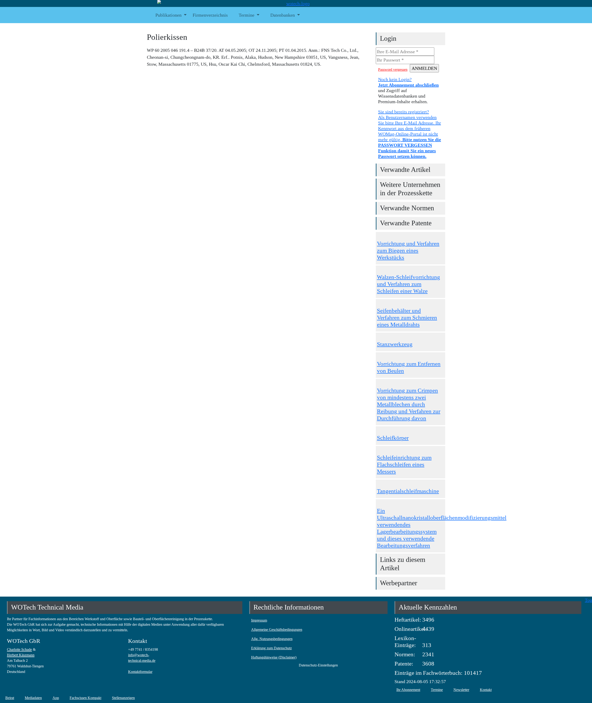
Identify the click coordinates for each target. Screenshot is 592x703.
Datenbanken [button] (282, 15)
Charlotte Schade (19, 649)
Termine (437, 690)
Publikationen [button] (168, 15)
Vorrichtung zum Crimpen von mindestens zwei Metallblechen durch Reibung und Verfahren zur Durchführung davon (408, 404)
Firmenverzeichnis (210, 15)
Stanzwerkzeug (395, 344)
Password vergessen (392, 69)
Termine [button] (246, 15)
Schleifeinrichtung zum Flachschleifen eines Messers (404, 464)
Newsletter (461, 690)
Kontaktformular (140, 672)
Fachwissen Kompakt (85, 698)
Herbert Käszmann (20, 655)
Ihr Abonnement (408, 690)
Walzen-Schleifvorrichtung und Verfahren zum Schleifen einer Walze (408, 284)
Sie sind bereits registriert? (409, 134)
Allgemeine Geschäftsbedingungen (276, 630)
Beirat (9, 698)
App (55, 698)
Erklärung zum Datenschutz (271, 648)
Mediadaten (33, 698)
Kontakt (486, 690)
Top (588, 600)
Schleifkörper (393, 438)
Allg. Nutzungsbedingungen (272, 639)
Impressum (259, 620)
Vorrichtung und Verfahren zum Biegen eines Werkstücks (408, 250)
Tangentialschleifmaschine (408, 491)
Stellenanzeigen (123, 698)
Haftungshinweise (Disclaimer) (273, 657)
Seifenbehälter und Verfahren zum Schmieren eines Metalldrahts (407, 317)
